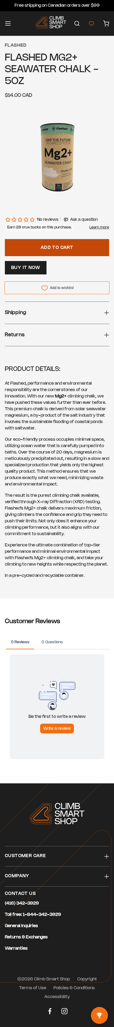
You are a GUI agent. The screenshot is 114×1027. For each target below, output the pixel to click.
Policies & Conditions (74, 988)
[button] (77, 23)
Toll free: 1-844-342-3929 (33, 915)
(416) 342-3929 (22, 903)
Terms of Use (32, 988)
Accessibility (57, 997)
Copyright (87, 979)
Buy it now (25, 268)
